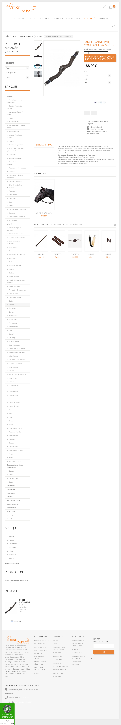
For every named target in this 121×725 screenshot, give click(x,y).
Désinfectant (13, 356)
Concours (12, 154)
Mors (11, 454)
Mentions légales (40, 650)
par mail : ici (23, 669)
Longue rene (13, 446)
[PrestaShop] (16, 621)
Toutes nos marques (12, 563)
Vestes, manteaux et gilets (15, 113)
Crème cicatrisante (15, 363)
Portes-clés (13, 220)
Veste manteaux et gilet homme (16, 127)
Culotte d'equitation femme (15, 107)
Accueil (33, 19)
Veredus (12, 558)
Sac (10, 202)
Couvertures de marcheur (13, 242)
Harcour (11, 540)
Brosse (11, 371)
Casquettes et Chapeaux (17, 209)
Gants (11, 206)
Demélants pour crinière (17, 349)
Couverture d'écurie (16, 234)
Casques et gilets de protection (15, 176)
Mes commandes (78, 640)
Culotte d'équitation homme (15, 136)
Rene (11, 417)
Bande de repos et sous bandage (16, 281)
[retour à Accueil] (7, 36)
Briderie (12, 410)
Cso (10, 330)
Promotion (11, 485)
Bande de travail (14, 286)
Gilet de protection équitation (14, 186)
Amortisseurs (13, 319)
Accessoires (13, 191)
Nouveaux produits (41, 640)
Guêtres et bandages (16, 262)
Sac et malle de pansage (17, 374)
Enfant (11, 141)
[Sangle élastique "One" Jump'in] (109, 241)
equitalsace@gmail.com (23, 702)
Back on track (13, 293)
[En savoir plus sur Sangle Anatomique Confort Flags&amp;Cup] (11, 608)
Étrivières (12, 308)
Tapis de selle (13, 326)
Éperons (12, 213)
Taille (86, 79)
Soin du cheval (14, 341)
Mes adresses (77, 652)
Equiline (11, 536)
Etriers (11, 312)
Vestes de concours (15, 158)
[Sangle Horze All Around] (2, 51)
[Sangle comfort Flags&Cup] (62, 68)
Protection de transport (17, 290)
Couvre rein (13, 247)
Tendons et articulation (17, 352)
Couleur (86, 72)
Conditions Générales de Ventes (39, 656)
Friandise (12, 382)
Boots (11, 482)
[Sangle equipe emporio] (41, 241)
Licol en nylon (13, 395)
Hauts (11, 118)
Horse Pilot (13, 544)
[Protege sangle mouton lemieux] (58, 241)
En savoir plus (44, 144)
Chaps (11, 474)
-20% (11, 519)
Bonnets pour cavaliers (17, 217)
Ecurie (11, 424)
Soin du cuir (13, 378)
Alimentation (11, 508)
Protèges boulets (15, 265)
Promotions (20, 19)
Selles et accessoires (16, 297)
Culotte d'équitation (16, 145)
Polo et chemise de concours (14, 163)
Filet (10, 413)
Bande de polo (14, 276)
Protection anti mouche (17, 360)
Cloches (11, 269)
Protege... (58, 254)
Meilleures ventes (40, 643)
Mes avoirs (76, 649)
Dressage (12, 338)
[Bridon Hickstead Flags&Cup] (44, 194)
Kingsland (12, 547)
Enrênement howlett (16, 450)
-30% (11, 515)
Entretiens (10, 497)
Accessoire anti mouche (17, 254)
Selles (11, 301)
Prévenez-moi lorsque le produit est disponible (99, 57)
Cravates (12, 171)
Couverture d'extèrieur (17, 237)
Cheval (43, 19)
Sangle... (40, 254)
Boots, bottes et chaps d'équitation (15, 466)
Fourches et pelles (15, 432)
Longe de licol (14, 406)
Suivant (38, 76)
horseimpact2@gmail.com (98, 131)
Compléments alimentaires (13, 387)
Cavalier (57, 19)
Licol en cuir (13, 399)
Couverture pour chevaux (14, 229)
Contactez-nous (40, 647)
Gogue (11, 443)
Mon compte (78, 637)
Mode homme (14, 122)
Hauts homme (14, 131)
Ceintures (12, 198)
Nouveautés (90, 19)
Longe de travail (14, 402)
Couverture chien (13, 504)
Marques (103, 19)
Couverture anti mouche (17, 251)
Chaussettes (13, 194)
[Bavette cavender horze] (75, 241)
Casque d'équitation (16, 181)
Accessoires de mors (16, 461)
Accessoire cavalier (13, 500)
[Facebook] (91, 658)
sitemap (36, 673)
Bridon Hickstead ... (44, 213)
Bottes (11, 471)
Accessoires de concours (17, 168)
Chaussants (72, 19)
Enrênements (13, 435)
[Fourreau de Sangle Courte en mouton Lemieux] (119, 51)
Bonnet (11, 334)
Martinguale (13, 315)
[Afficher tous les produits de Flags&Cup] (100, 102)
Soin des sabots (14, 345)
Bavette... (75, 254)
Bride (11, 421)
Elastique (12, 439)
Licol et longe (13, 391)
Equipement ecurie (15, 428)
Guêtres (12, 273)
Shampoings (13, 367)
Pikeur (11, 551)
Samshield (12, 555)
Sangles (12, 304)
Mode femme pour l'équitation (14, 101)
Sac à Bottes (13, 478)
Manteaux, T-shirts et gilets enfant (15, 150)
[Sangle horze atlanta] (91, 241)
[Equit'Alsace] (21, 7)
